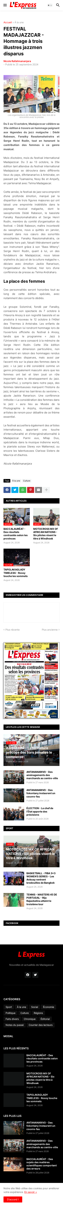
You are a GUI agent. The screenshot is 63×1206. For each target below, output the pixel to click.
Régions (38, 1012)
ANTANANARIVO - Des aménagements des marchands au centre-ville (42, 775)
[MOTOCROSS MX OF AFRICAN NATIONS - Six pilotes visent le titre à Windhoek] (14, 1079)
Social (34, 1006)
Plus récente (12, 629)
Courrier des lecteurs (40, 1024)
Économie (48, 1006)
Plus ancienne (50, 629)
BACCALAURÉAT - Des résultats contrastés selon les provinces (16, 533)
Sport (9, 1006)
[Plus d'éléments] (46, 490)
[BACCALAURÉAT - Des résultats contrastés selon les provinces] (14, 1060)
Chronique (30, 1018)
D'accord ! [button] (13, 1199)
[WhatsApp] (22, 490)
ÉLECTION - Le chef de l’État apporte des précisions (39, 811)
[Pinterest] (30, 490)
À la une (19, 22)
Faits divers (12, 1018)
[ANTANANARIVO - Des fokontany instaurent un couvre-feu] (14, 795)
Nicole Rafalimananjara (17, 61)
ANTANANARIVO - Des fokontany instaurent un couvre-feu (40, 793)
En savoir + (30, 1191)
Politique (10, 1012)
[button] (5, 5)
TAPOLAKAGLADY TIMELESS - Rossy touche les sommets (16, 572)
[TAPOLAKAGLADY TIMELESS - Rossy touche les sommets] (14, 1100)
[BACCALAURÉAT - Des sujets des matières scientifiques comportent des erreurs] (14, 1164)
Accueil (8, 22)
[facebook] (28, 975)
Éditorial (45, 1018)
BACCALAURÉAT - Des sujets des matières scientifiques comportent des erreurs (41, 1164)
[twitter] (35, 975)
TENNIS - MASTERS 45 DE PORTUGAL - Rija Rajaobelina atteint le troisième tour (41, 899)
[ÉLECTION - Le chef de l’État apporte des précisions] (14, 813)
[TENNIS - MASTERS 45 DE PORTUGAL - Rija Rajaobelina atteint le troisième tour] (14, 900)
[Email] (38, 490)
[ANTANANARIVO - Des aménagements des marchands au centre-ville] (14, 777)
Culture (26, 480)
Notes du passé (15, 1024)
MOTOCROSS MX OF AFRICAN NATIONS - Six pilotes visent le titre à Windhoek (45, 533)
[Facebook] (7, 490)
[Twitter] (14, 490)
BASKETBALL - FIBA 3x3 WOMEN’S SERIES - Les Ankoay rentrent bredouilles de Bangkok (40, 878)
